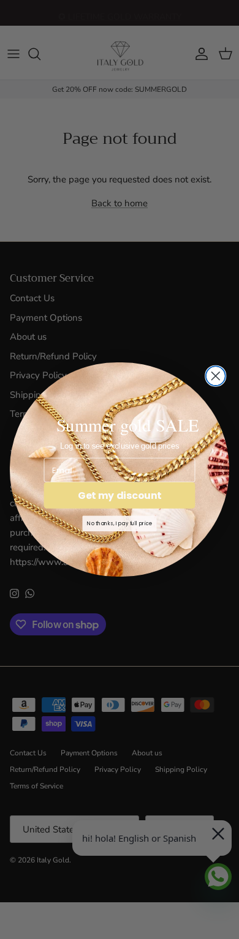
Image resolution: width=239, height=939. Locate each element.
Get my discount (119, 495)
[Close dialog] (216, 376)
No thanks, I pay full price (119, 523)
